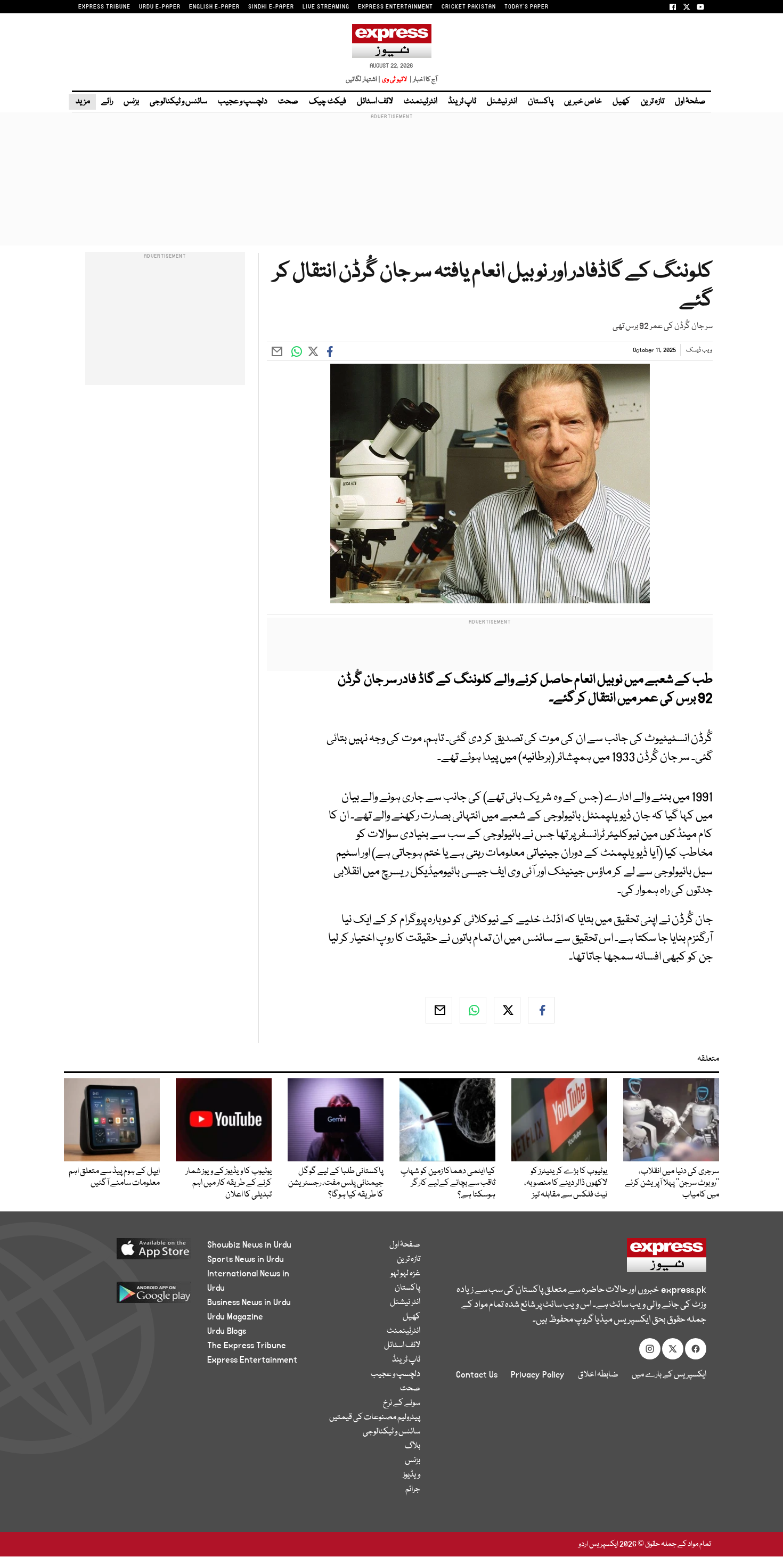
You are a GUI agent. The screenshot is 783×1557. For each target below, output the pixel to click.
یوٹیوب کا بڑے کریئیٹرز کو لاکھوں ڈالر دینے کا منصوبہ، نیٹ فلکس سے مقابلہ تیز (565, 1183)
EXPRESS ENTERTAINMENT (395, 7)
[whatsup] (473, 1010)
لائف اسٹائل (375, 101)
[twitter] (507, 1010)
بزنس (131, 101)
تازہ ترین (652, 101)
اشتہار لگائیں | (363, 80)
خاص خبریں (583, 101)
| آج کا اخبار (422, 80)
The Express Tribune (246, 1345)
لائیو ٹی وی (394, 80)
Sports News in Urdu (245, 1259)
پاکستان (540, 101)
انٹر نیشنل (502, 101)
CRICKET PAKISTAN (469, 7)
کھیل (621, 101)
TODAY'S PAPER (526, 7)
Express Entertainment (252, 1360)
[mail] (439, 1010)
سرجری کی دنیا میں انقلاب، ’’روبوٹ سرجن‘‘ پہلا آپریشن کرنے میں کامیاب (672, 1183)
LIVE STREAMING (326, 7)
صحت (288, 101)
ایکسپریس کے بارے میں (669, 1374)
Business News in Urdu (249, 1302)
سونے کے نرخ (401, 1403)
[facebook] (541, 1010)
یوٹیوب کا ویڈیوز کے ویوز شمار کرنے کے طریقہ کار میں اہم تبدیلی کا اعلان (229, 1183)
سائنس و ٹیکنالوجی (178, 101)
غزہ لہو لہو (405, 1273)
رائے (107, 101)
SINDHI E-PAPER (271, 7)
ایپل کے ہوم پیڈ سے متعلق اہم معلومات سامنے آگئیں (114, 1177)
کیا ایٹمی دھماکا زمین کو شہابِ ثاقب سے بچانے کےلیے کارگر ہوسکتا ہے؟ (448, 1183)
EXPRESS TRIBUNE (104, 7)
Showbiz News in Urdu (249, 1245)
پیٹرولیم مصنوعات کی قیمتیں (374, 1417)
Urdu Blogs (226, 1331)
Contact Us (476, 1374)
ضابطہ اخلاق (598, 1374)
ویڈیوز (411, 1475)
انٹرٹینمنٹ (420, 101)
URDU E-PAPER (160, 7)
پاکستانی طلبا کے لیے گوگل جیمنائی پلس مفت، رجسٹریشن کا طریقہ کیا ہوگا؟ (336, 1183)
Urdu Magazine (235, 1316)
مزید (82, 101)
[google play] (134, 1296)
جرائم (412, 1489)
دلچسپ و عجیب (242, 101)
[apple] (134, 1252)
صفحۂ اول (690, 101)
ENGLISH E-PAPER (214, 7)
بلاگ (412, 1446)
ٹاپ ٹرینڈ (462, 101)
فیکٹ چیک (327, 101)
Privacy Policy (538, 1374)
